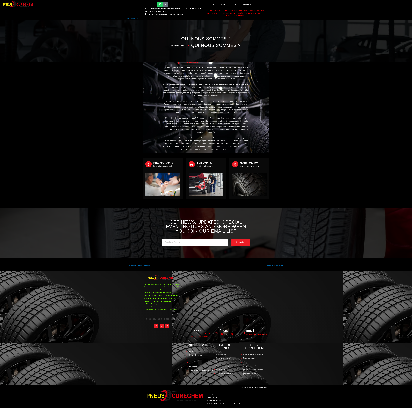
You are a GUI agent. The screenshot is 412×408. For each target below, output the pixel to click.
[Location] (187, 333)
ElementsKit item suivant (274, 266)
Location (196, 330)
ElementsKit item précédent (138, 266)
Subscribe (240, 242)
